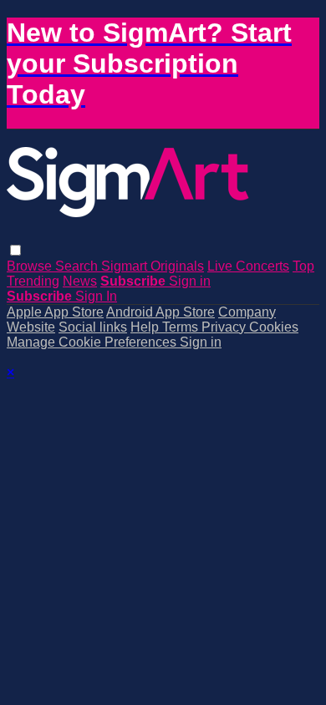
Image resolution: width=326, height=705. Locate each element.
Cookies (273, 327)
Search (78, 266)
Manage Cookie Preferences (93, 342)
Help (146, 327)
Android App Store (160, 312)
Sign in (190, 281)
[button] (15, 250)
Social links (93, 327)
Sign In (96, 296)
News (80, 281)
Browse (31, 266)
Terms (181, 327)
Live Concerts (248, 266)
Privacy (225, 327)
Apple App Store (55, 312)
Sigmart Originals (152, 266)
